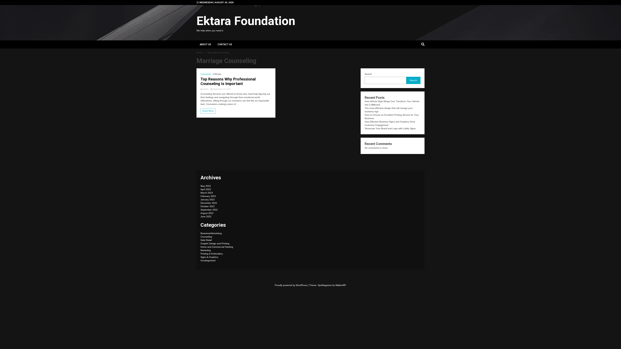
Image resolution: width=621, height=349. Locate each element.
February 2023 (208, 196)
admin (205, 89)
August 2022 (207, 213)
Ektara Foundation (245, 21)
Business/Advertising (211, 233)
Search (368, 74)
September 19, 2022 (221, 89)
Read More (208, 111)
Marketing (206, 250)
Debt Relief (206, 240)
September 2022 (209, 209)
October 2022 (208, 206)
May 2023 (206, 186)
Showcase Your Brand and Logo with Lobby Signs (390, 128)
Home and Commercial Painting (217, 247)
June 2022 (206, 216)
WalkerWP (340, 285)
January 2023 (208, 199)
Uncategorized (208, 260)
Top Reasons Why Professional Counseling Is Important (228, 81)
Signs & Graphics (209, 257)
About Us (205, 44)
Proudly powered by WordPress (291, 285)
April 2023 (206, 189)
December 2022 (209, 203)
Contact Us (225, 44)
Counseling (206, 74)
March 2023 (207, 192)
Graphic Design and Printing (215, 243)
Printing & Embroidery (212, 253)
